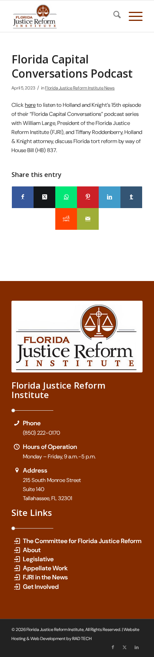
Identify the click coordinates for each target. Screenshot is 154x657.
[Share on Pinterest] (88, 197)
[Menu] (132, 16)
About (32, 550)
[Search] (113, 16)
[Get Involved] (16, 586)
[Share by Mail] (88, 219)
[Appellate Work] (16, 568)
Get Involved (41, 587)
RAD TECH (82, 638)
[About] (16, 550)
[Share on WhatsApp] (66, 197)
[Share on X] (44, 197)
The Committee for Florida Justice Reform (82, 541)
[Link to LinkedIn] (137, 647)
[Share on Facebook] (23, 197)
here (30, 104)
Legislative (38, 559)
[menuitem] (113, 16)
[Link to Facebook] (113, 647)
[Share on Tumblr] (131, 197)
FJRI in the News (45, 577)
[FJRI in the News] (16, 577)
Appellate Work (45, 568)
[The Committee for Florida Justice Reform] (16, 540)
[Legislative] (16, 559)
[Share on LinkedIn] (109, 197)
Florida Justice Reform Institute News (80, 88)
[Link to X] (125, 647)
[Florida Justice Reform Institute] (63, 16)
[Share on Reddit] (66, 219)
